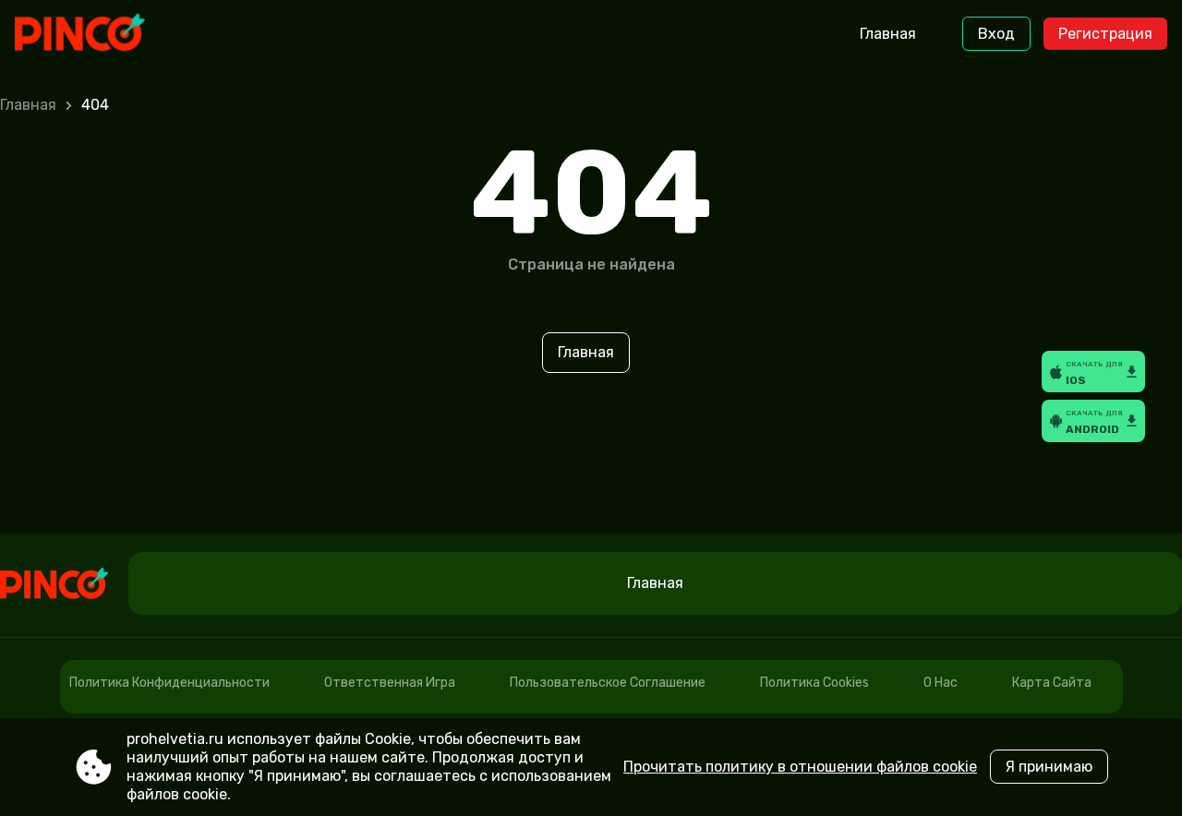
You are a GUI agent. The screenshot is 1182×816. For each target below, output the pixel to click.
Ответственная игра (389, 682)
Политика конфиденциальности (169, 682)
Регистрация (1105, 33)
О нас (940, 682)
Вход (996, 33)
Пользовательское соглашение (608, 682)
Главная (888, 33)
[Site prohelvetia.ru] (92, 34)
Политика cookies (814, 682)
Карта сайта (1052, 682)
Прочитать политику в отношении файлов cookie (800, 766)
